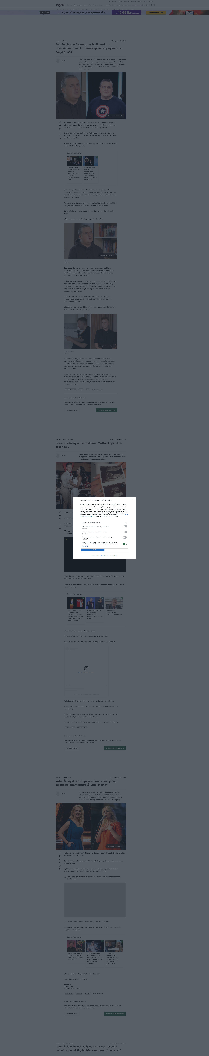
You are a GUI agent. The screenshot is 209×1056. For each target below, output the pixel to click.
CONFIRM (93, 549)
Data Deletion (95, 555)
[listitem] (104, 523)
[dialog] (104, 528)
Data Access (104, 555)
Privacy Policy (113, 555)
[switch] (125, 526)
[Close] (132, 500)
